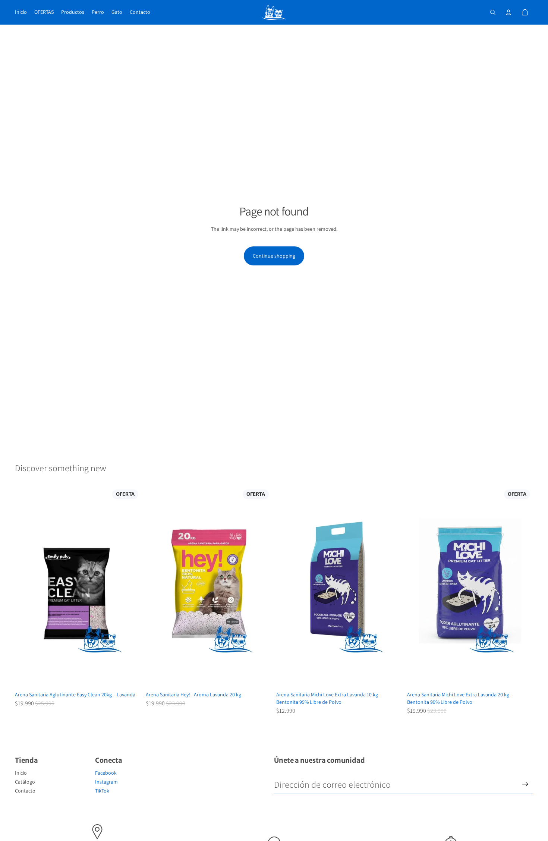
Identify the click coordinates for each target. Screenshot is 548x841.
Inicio (21, 772)
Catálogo (25, 781)
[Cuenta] (508, 12)
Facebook (106, 772)
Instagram (106, 781)
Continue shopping (274, 255)
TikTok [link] (102, 790)
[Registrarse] (525, 784)
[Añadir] (129, 677)
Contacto (25, 790)
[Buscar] (493, 12)
